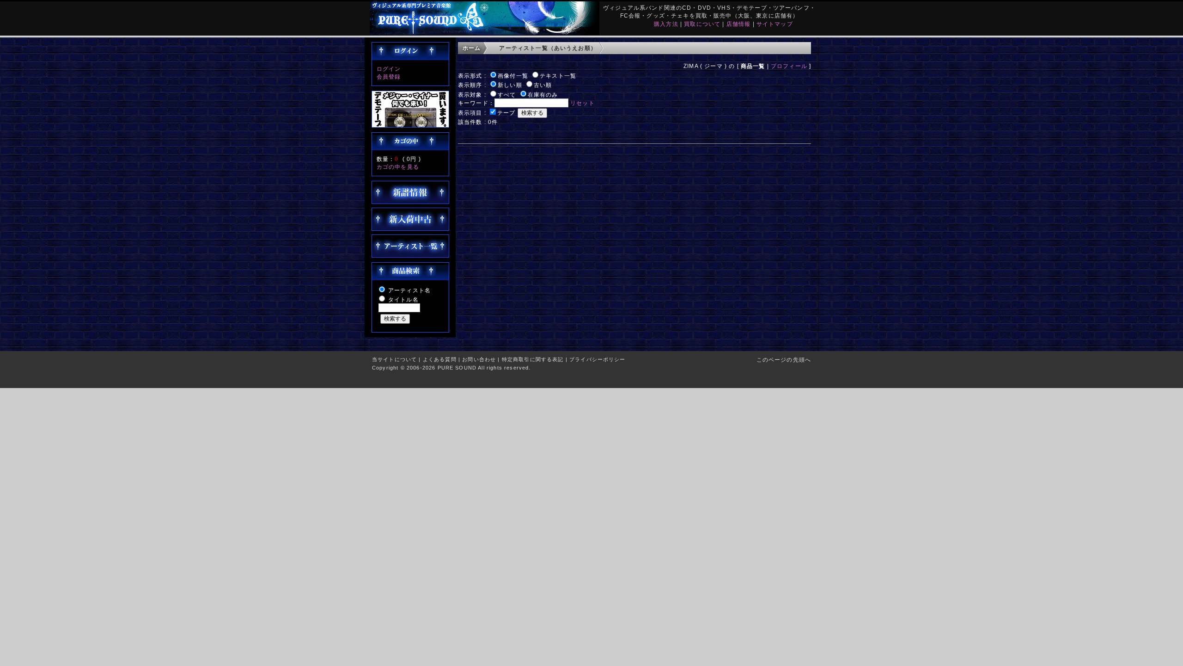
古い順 (543, 85)
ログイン (389, 69)
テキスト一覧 (558, 76)
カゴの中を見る (398, 167)
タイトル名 (403, 299)
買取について (702, 24)
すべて (507, 95)
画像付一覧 (513, 76)
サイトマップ (774, 24)
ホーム (472, 48)
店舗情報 (738, 24)
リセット (582, 103)
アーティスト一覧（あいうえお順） (548, 48)
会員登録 (389, 77)
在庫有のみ (543, 95)
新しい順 (510, 85)
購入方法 (666, 24)
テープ (506, 113)
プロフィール (789, 66)
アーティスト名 (409, 290)
